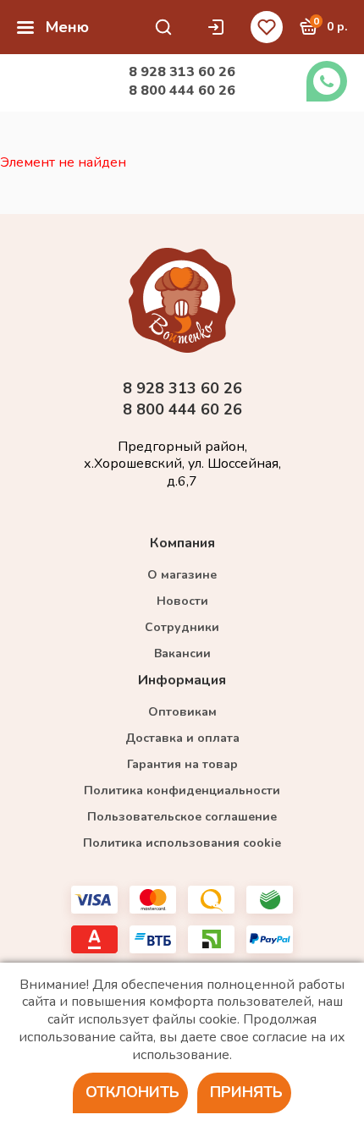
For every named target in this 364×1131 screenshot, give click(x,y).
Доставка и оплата (182, 738)
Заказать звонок (326, 81)
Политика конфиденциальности (182, 790)
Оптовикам (182, 712)
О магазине (182, 575)
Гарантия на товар (182, 764)
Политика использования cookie (182, 843)
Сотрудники (182, 627)
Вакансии (182, 653)
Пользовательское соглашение (182, 817)
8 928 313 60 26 (182, 72)
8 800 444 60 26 (182, 90)
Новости (182, 601)
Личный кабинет (220, 27)
